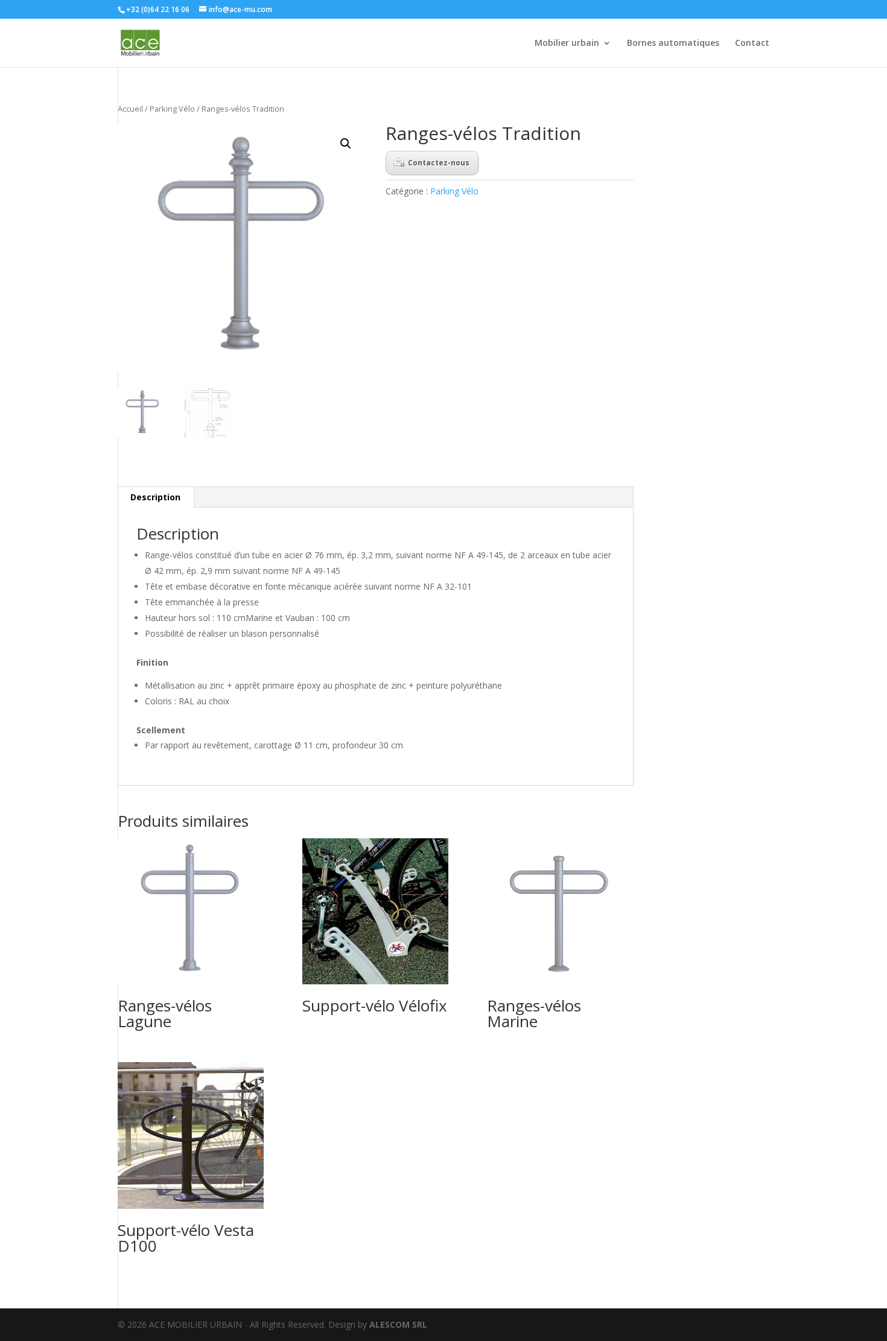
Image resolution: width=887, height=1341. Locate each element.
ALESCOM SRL (398, 1324)
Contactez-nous (438, 163)
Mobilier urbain (567, 43)
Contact (752, 43)
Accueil (130, 108)
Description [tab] (155, 497)
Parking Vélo (172, 108)
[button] (346, 143)
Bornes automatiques (673, 43)
